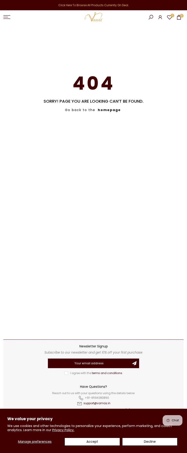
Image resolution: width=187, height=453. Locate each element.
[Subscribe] (134, 363)
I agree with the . (96, 373)
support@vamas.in (96, 403)
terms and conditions (107, 373)
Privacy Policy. (63, 430)
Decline (150, 441)
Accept (92, 441)
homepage (109, 110)
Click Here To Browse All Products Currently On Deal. (93, 5)
